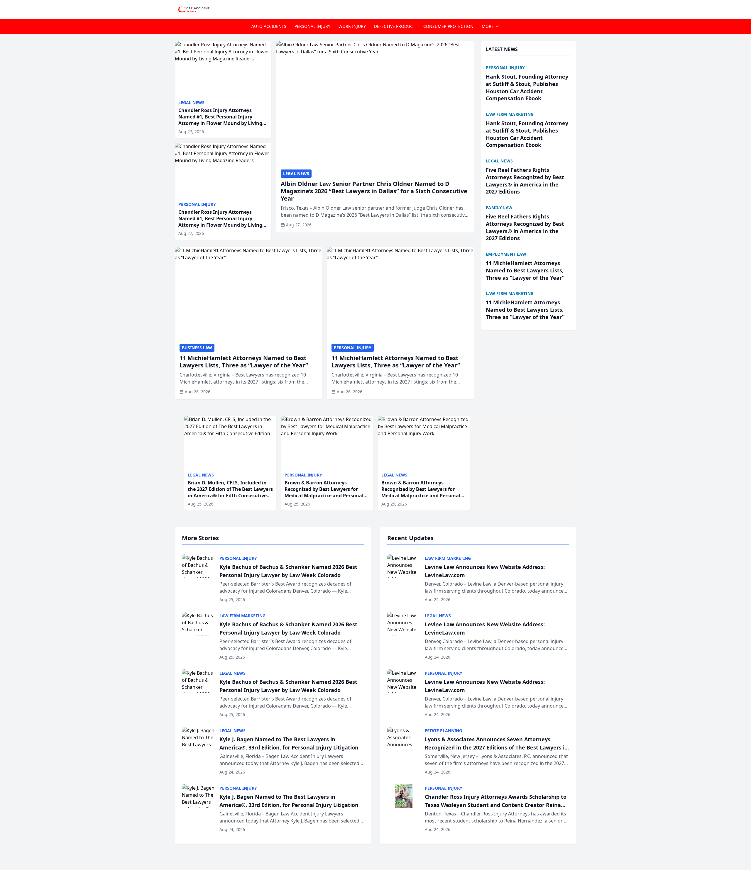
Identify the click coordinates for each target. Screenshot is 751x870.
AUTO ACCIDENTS (268, 26)
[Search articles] (573, 8)
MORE (488, 26)
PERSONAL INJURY (312, 26)
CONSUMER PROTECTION (448, 26)
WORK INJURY (352, 26)
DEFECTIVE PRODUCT (394, 26)
